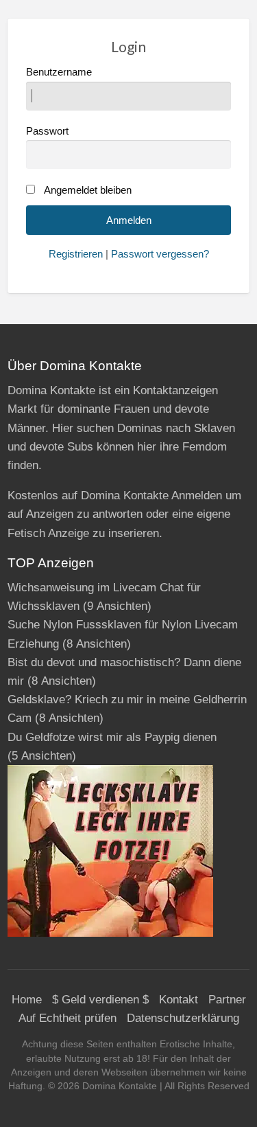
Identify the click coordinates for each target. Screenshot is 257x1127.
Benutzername (59, 72)
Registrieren (76, 254)
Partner (227, 999)
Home (27, 999)
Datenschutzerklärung (183, 1018)
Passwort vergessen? (160, 254)
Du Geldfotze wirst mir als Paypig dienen (112, 737)
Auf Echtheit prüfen (68, 1018)
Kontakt (178, 999)
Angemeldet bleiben (88, 190)
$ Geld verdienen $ (100, 999)
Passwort (47, 131)
